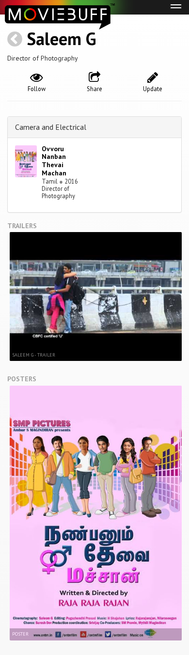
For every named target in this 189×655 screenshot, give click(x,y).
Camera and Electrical (50, 127)
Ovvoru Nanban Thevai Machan (54, 160)
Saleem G (61, 38)
